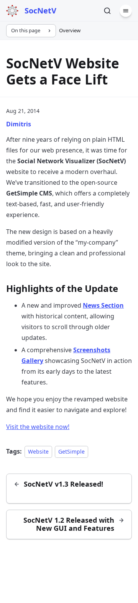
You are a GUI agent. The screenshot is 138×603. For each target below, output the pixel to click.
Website (38, 451)
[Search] (107, 10)
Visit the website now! (37, 426)
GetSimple (71, 451)
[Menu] (126, 11)
